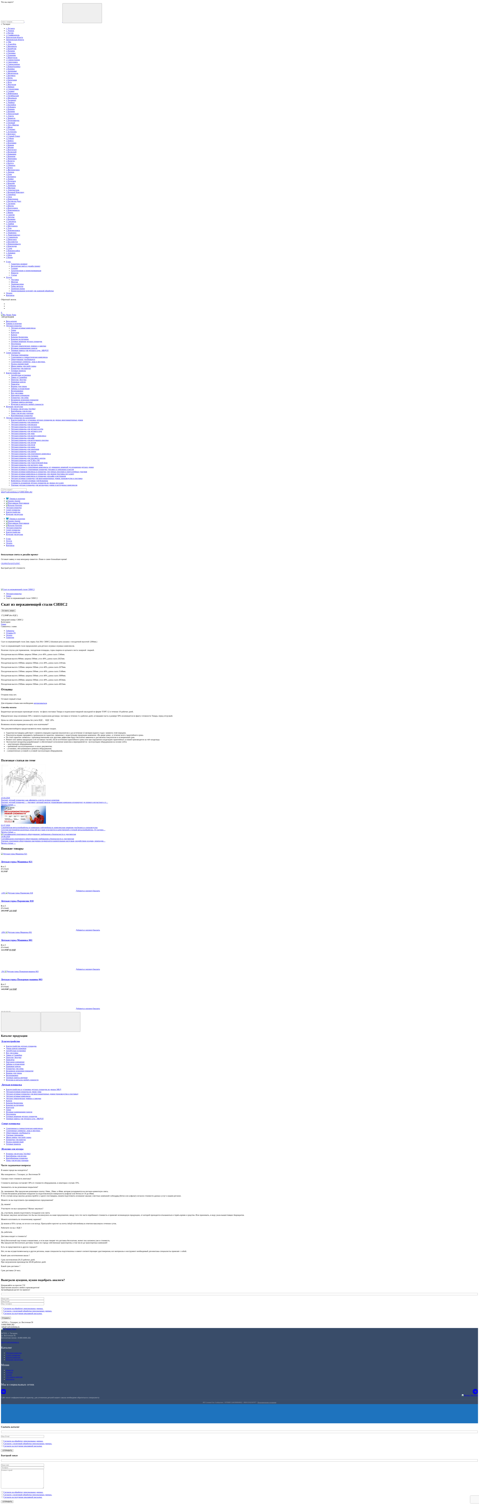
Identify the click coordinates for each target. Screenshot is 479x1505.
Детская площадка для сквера (23, 451)
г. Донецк (10, 31)
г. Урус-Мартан (12, 125)
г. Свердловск (12, 62)
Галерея (14, 268)
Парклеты (15, 384)
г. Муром (10, 147)
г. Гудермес (10, 129)
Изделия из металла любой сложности (27, 404)
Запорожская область (15, 40)
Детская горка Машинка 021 (16, 861)
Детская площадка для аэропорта (25, 422)
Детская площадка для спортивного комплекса (31, 454)
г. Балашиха (11, 176)
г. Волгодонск (12, 208)
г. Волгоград (11, 150)
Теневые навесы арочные (22, 402)
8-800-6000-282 (25, 492)
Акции (17, 501)
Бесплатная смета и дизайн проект (25, 266)
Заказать (96, 891)
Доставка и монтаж (14, 1377)
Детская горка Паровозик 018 (17, 901)
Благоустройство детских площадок (21, 1046)
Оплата (9, 293)
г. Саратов (10, 215)
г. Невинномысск (13, 244)
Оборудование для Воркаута (23, 359)
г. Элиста (10, 116)
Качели (14, 335)
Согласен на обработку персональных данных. (23, 1308)
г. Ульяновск (11, 233)
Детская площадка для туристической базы (29, 463)
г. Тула (8, 228)
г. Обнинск (10, 165)
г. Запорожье (11, 71)
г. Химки (10, 179)
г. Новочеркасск (13, 210)
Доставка (15, 280)
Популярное (23, 503)
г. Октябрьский (12, 96)
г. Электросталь (12, 190)
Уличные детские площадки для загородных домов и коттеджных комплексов (44, 485)
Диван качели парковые (16, 1048)
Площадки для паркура (21, 368)
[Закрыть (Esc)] (2, 1011)
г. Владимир (11, 143)
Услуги (9, 277)
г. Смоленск (11, 221)
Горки (13, 330)
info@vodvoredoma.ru (10, 492)
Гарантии (10, 637)
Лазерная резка (17, 284)
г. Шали (9, 127)
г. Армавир (10, 253)
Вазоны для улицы (19, 386)
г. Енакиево (11, 55)
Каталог (18, 505)
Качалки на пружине (20, 339)
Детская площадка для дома (23, 433)
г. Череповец (11, 159)
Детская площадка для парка (23, 447)
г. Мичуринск (12, 226)
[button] (65, 891)
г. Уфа (8, 42)
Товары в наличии (14, 323)
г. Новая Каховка (13, 66)
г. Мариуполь (11, 58)
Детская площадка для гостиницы (25, 427)
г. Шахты (10, 206)
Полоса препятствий (20, 364)
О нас (8, 262)
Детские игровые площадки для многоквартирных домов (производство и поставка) (42, 1094)
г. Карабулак (11, 49)
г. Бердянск (10, 75)
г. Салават (10, 91)
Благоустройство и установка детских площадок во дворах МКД (33, 1089)
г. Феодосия (11, 84)
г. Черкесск (10, 118)
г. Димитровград (13, 235)
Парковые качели (18, 382)
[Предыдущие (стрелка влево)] (20, 1022)
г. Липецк (10, 172)
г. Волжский (11, 152)
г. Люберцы (11, 185)
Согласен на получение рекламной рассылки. (22, 1313)
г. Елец (9, 174)
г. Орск (9, 197)
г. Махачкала (11, 46)
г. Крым (9, 257)
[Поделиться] (4, 1011)
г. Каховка (10, 69)
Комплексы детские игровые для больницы (29, 481)
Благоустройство (13, 373)
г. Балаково (10, 219)
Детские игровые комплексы (23, 328)
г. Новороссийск (13, 251)
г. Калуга (10, 163)
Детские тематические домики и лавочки (28, 346)
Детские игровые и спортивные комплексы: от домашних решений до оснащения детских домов (52, 467)
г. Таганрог (10, 203)
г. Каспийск (11, 105)
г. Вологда (10, 161)
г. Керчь (9, 78)
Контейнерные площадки (22, 415)
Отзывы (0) (11, 633)
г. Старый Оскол (13, 136)
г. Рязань (9, 212)
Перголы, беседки (18, 380)
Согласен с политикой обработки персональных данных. (27, 1311)
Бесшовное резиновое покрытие (24, 400)
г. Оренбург (11, 194)
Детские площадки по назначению (20, 418)
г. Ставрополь (12, 237)
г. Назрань (10, 109)
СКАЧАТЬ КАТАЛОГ (10, 563)
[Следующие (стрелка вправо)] (60, 1022)
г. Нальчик (10, 51)
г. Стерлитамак (12, 89)
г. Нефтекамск (12, 93)
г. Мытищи (10, 188)
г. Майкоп (10, 87)
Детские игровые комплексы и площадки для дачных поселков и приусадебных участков (49, 472)
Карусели (15, 332)
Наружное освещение (20, 395)
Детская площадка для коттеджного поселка (30, 440)
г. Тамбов (10, 224)
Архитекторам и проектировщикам (26, 271)
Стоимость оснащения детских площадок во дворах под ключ (37, 483)
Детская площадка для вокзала (24, 424)
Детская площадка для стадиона (24, 456)
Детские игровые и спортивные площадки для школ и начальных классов (42, 469)
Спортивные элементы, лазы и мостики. (28, 362)
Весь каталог (11, 321)
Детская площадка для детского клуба (27, 429)
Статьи (14, 275)
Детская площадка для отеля (23, 445)
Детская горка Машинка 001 (16, 940)
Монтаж (14, 282)
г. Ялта (9, 82)
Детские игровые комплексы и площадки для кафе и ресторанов (38, 476)
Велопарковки (17, 391)
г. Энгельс (10, 217)
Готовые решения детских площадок (26, 341)
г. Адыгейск (11, 44)
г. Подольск (11, 181)
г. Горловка (10, 53)
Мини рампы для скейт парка (23, 366)
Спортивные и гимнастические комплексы (29, 357)
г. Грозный (10, 123)
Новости (14, 273)
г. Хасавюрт (11, 100)
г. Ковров (10, 145)
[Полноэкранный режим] (7, 1011)
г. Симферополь (12, 35)
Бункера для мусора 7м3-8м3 (23, 409)
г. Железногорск (13, 170)
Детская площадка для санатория (25, 449)
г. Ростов (9, 33)
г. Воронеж (10, 156)
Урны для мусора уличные (22, 413)
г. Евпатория (11, 80)
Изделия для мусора (14, 406)
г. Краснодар (11, 246)
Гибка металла (17, 286)
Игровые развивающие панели (24, 348)
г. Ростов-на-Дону (13, 201)
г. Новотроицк (12, 199)
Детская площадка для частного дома (27, 465)
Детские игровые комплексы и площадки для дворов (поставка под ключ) (42, 474)
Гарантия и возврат (19, 264)
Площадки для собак (20, 398)
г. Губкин (10, 138)
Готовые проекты (18, 371)
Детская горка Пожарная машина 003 (21, 979)
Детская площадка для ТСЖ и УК (25, 460)
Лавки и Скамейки (19, 377)
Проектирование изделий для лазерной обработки (32, 291)
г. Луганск (10, 28)
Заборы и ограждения (20, 389)
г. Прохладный (12, 114)
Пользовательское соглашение (267, 1402)
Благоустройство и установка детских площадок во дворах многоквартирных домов (47, 420)
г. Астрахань (11, 132)
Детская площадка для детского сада (26, 431)
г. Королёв (10, 183)
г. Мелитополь (12, 73)
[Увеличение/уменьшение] (9, 1011)
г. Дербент (10, 102)
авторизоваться (40, 703)
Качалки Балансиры (19, 337)
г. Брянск (10, 141)
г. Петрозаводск (12, 120)
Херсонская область (14, 37)
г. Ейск (9, 255)
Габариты (10, 631)
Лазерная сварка (18, 289)
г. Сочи (9, 248)
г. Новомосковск (13, 230)
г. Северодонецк (13, 60)
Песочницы (16, 344)
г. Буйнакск (11, 107)
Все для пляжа (17, 393)
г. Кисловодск (12, 242)
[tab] (242, 631)
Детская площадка (14, 326)
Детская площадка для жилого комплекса (28, 436)
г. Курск (9, 168)
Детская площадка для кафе (22, 438)
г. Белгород (10, 134)
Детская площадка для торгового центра (28, 458)
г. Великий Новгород (15, 192)
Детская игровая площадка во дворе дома (23, 1092)
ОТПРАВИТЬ (7, 1450)
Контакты (10, 295)
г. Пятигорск (11, 239)
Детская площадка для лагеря (23, 442)
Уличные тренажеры (19, 355)
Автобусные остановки (21, 375)
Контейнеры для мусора (21, 411)
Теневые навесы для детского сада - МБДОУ (30, 350)
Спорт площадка (13, 353)
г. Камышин (11, 154)
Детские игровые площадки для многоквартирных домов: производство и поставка (46, 478)
